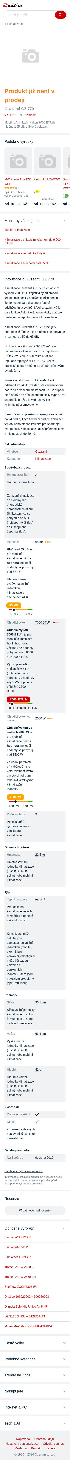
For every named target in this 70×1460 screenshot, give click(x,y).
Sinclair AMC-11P (16, 1247)
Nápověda (23, 1439)
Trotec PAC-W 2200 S (19, 1267)
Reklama (21, 1448)
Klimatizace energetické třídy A (24, 253)
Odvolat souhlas (53, 1443)
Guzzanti (41, 451)
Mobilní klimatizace (17, 229)
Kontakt (36, 1448)
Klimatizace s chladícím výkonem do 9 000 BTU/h (32, 241)
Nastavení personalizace (22, 1443)
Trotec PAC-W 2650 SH (20, 1276)
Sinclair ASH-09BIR (17, 1257)
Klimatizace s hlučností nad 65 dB (26, 263)
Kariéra (50, 1448)
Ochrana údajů (44, 1439)
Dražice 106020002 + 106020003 (26, 1296)
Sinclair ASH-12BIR (17, 1237)
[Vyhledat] (60, 15)
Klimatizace (15, 23)
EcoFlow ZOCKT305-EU (21, 1286)
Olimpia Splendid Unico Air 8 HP (26, 1306)
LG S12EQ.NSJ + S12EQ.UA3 (24, 1316)
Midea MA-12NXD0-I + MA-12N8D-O (28, 1326)
